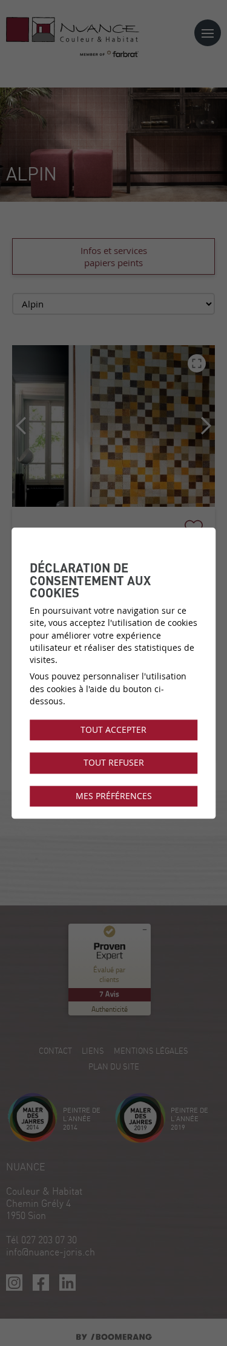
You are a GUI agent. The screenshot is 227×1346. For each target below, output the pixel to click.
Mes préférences (114, 796)
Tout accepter (113, 729)
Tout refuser (114, 763)
